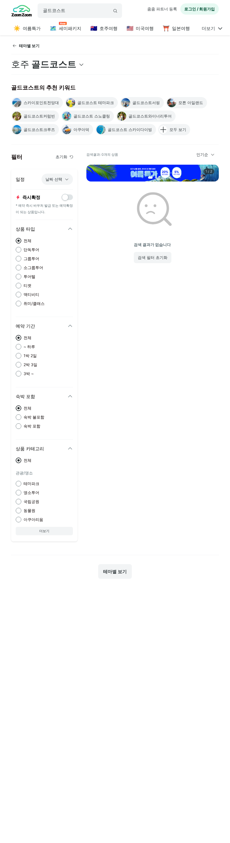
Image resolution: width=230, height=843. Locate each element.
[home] (21, 11)
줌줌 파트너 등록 (162, 8)
